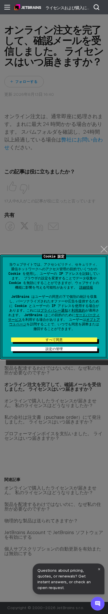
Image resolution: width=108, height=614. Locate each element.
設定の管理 (54, 349)
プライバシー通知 (54, 310)
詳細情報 (86, 287)
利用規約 (78, 310)
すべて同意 (54, 339)
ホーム (27, 7)
